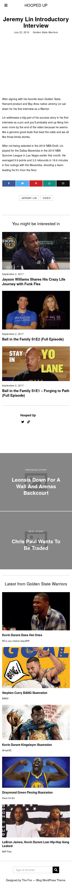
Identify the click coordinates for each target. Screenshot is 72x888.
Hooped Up (28, 415)
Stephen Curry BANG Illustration (24, 693)
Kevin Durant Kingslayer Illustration (27, 745)
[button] (56, 870)
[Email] (63, 183)
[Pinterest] (36, 183)
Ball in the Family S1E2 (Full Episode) (33, 339)
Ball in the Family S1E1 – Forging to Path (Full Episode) (35, 393)
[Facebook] (9, 183)
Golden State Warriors (45, 32)
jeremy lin (29, 198)
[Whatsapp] (49, 183)
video (47, 198)
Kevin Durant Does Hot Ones (22, 635)
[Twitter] (22, 183)
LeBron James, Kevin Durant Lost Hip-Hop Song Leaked (35, 844)
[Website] (28, 422)
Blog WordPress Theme (50, 880)
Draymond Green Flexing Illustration (27, 792)
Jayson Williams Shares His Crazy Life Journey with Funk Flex (33, 281)
